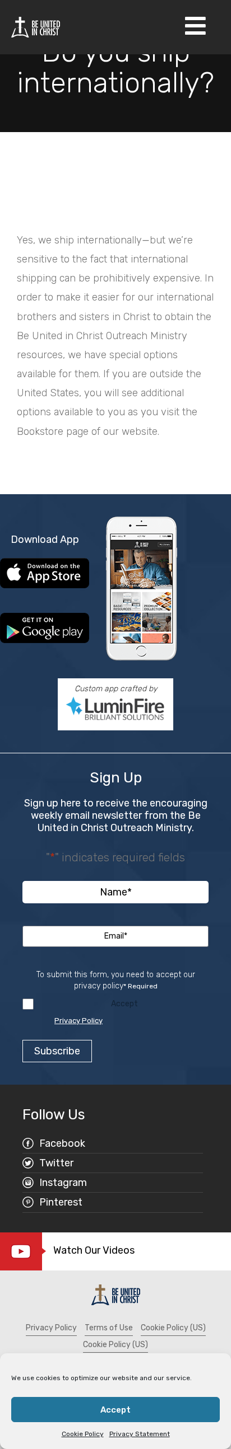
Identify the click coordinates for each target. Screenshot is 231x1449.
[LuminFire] (115, 708)
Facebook (62, 1143)
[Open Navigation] (195, 27)
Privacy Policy (78, 1020)
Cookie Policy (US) (173, 1328)
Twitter (56, 1163)
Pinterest (60, 1202)
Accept (115, 1410)
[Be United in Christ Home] (35, 26)
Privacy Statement (139, 1434)
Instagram (63, 1182)
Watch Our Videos (94, 1250)
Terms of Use (109, 1328)
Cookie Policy (83, 1434)
